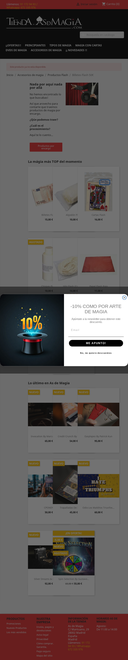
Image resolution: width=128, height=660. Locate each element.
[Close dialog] (124, 298)
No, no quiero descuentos (96, 353)
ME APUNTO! (96, 343)
